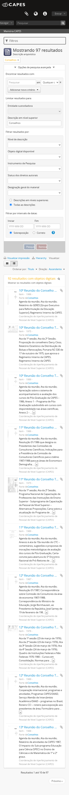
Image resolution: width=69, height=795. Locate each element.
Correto (40, 232)
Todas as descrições (24, 204)
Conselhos (33, 297)
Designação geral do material (23, 187)
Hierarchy (41, 258)
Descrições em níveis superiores (30, 200)
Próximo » (57, 781)
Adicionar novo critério (22, 89)
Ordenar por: (20, 269)
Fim (37, 220)
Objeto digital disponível (21, 151)
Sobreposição (21, 232)
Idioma (35, 13)
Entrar (58, 13)
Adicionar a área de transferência (61, 290)
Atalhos (44, 13)
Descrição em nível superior (23, 117)
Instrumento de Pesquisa (21, 163)
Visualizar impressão (18, 258)
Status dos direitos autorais (23, 175)
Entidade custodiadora (20, 105)
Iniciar (11, 220)
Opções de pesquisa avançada (34, 67)
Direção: (43, 269)
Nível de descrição (17, 139)
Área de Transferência (26, 13)
